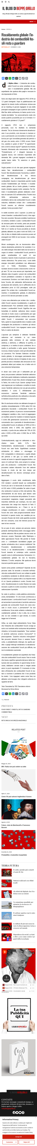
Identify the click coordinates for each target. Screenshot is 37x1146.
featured (6, 699)
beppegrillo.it (5, 47)
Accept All (18, 1137)
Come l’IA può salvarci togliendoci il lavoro (16, 797)
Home (3, 29)
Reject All (27, 1142)
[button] (3, 1)
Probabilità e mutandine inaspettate (14, 855)
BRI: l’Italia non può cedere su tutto (13, 767)
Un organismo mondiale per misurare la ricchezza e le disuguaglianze (23, 904)
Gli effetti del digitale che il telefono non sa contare (24, 892)
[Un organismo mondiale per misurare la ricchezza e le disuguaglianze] (6, 905)
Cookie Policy (28, 1132)
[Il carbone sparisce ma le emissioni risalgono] (6, 916)
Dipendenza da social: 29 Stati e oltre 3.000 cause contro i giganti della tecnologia (24, 936)
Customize (9, 1142)
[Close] (35, 1117)
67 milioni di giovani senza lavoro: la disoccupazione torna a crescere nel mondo (24, 926)
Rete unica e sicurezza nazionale (14, 720)
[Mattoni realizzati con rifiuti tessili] (6, 883)
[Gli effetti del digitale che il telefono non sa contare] (6, 894)
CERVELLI (9, 29)
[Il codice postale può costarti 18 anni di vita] (6, 872)
